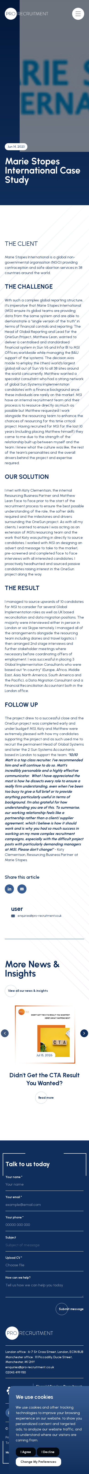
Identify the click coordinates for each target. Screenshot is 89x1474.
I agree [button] (26, 1452)
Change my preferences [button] (38, 1462)
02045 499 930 (15, 1372)
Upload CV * (13, 1257)
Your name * (13, 1177)
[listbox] (44, 1246)
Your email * (13, 1197)
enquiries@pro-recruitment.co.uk (40, 915)
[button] (5, 1033)
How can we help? (18, 1277)
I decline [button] (48, 1452)
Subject (10, 1237)
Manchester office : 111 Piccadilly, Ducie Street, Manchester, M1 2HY (39, 1359)
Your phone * (14, 1217)
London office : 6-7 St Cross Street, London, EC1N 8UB (44, 1352)
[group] (44, 1053)
